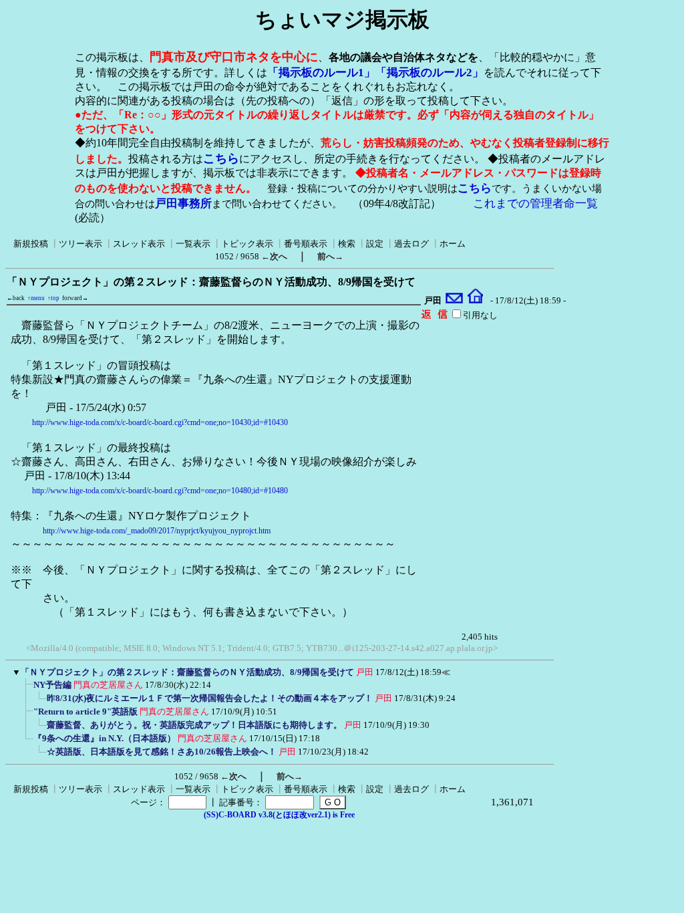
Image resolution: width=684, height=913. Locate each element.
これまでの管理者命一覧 (535, 203)
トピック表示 (247, 244)
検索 (346, 244)
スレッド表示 (139, 244)
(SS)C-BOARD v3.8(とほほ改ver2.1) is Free (279, 814)
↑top (53, 298)
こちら (221, 158)
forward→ (75, 298)
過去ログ (411, 244)
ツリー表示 (80, 244)
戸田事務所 (183, 203)
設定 (374, 244)
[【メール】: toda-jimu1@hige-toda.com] (454, 300)
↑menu (36, 298)
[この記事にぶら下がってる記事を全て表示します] (26, 689)
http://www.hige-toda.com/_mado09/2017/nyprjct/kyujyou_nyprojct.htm (157, 530)
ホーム (453, 244)
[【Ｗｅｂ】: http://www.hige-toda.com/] (475, 300)
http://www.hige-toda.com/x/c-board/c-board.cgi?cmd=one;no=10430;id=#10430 (160, 422)
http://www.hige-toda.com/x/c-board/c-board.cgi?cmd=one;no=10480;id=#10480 (160, 490)
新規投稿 (30, 244)
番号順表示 (305, 244)
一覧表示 (193, 244)
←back (16, 298)
